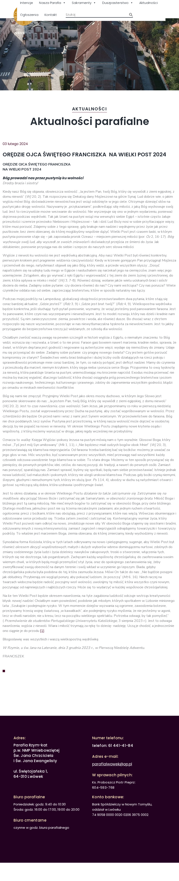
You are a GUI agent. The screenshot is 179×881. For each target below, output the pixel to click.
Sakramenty (81, 2)
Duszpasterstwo (115, 2)
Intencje (26, 2)
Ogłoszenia (29, 14)
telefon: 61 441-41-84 (112, 745)
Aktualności (148, 2)
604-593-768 (103, 787)
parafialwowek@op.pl (112, 764)
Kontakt (51, 14)
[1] (42, 630)
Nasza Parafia (50, 2)
